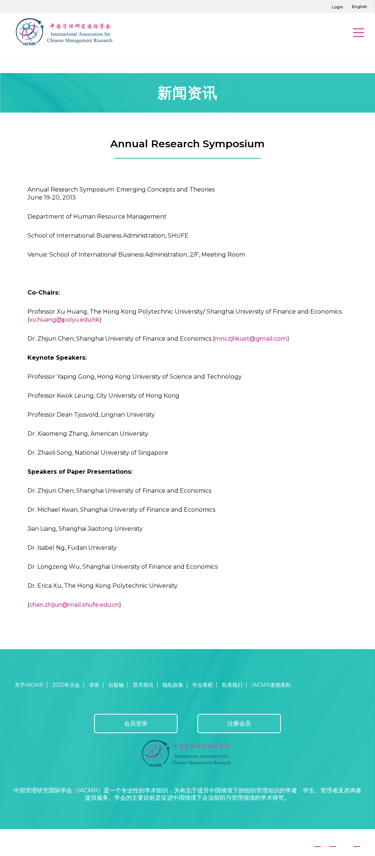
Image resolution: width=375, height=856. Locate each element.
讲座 (94, 685)
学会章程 (202, 685)
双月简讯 (143, 685)
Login (337, 7)
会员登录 (136, 723)
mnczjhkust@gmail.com (251, 338)
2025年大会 (66, 685)
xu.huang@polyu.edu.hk (64, 319)
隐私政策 (173, 685)
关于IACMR (29, 685)
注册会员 (239, 723)
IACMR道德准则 (271, 685)
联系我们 (232, 685)
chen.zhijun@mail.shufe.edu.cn (74, 604)
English (359, 6)
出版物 (116, 685)
